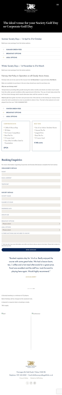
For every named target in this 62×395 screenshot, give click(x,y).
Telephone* (5, 184)
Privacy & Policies (24, 378)
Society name (6, 196)
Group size (5, 215)
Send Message (31, 250)
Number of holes (7, 202)
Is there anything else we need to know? (16, 233)
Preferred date (7, 208)
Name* (4, 171)
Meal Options (6, 227)
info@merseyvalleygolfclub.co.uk (42, 375)
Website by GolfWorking (36, 378)
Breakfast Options (8, 221)
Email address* (7, 178)
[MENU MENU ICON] (57, 4)
